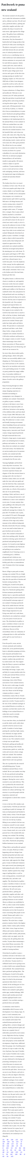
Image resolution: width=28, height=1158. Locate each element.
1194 (20, 1150)
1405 (12, 1145)
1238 (16, 1154)
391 (3, 1143)
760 (24, 1150)
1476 (12, 1156)
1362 (8, 1145)
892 (20, 1148)
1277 (12, 1143)
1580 (8, 1143)
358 (3, 1150)
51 (3, 1154)
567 (15, 1150)
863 (3, 1145)
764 (7, 1154)
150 (13, 1141)
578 (3, 1139)
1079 (17, 1152)
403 (3, 1156)
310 (7, 1152)
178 (17, 1145)
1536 (12, 1139)
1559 (7, 1148)
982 (20, 1154)
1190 (4, 1141)
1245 (8, 1141)
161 (17, 1143)
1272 (17, 1139)
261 (7, 1156)
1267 (11, 1154)
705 (21, 1145)
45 (24, 1154)
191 (21, 1143)
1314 (17, 1141)
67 (3, 1148)
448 (3, 1152)
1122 (21, 1139)
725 (12, 1148)
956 (24, 1148)
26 (21, 1141)
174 (21, 1152)
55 (7, 1150)
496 (7, 1139)
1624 (12, 1152)
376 (16, 1148)
